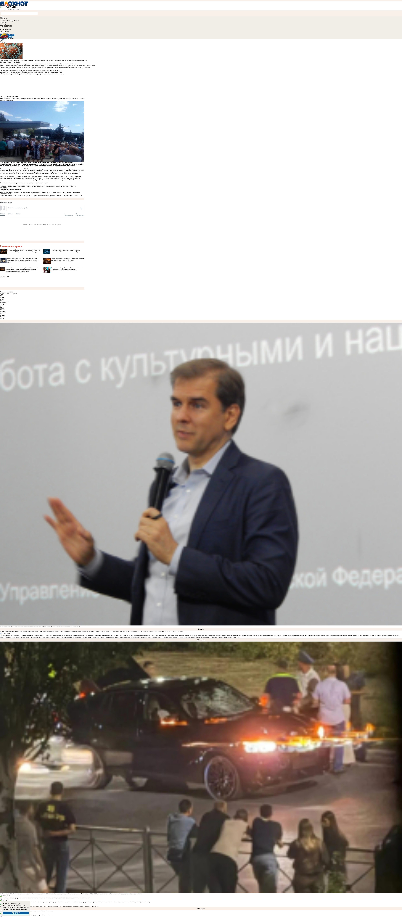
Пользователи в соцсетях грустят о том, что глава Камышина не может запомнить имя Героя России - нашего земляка (38, 64)
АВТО (10, 37)
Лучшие (10, 214)
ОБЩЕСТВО (4, 22)
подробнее (16, 294)
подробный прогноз (6, 294)
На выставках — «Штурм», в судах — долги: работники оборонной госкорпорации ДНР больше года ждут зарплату (32, 635)
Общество (3, 97)
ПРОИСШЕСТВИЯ (6, 26)
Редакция (3, 42)
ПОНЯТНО (16, 913)
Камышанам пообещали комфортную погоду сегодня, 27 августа (81, 906)
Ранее (18, 214)
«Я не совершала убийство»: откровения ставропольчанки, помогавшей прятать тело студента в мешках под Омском (32, 906)
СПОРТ (2, 28)
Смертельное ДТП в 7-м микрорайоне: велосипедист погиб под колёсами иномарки (24, 893)
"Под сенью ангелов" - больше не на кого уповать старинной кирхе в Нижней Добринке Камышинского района (35, 195)
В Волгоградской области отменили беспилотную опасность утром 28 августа (311, 635)
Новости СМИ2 (4, 277)
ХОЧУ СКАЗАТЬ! (5, 29)
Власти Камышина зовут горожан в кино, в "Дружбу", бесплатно (272, 635)
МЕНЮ (2, 17)
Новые (2, 214)
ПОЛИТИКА (3, 24)
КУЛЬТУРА (3, 19)
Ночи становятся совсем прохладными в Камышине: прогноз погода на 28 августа (218, 637)
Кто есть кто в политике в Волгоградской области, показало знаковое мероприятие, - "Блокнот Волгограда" (84, 637)
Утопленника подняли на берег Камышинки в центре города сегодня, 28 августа (162, 631)
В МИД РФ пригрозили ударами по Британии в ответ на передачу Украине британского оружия (116, 893)
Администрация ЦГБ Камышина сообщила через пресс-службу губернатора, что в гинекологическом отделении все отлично (40, 192)
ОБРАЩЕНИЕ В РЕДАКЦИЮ (9, 20)
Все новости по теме (6, 62)
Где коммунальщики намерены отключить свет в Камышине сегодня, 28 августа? (231, 635)
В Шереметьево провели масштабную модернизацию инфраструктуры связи (22, 631)
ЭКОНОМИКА (4, 31)
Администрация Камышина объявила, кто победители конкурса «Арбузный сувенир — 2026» (30, 637)
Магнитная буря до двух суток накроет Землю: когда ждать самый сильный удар (69, 893)
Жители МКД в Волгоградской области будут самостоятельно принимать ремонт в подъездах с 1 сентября (92, 635)
